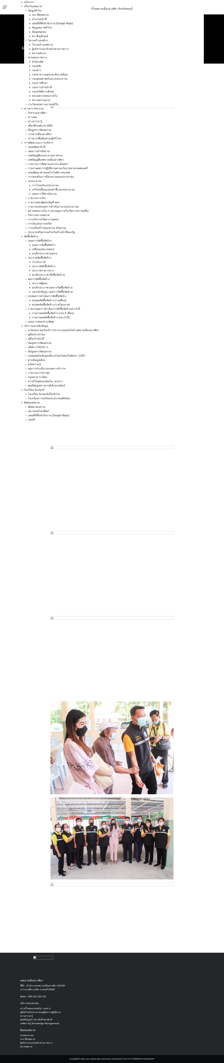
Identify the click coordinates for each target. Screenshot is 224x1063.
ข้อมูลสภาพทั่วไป (42, 27)
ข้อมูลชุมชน (39, 31)
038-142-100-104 (37, 996)
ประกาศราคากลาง (43, 270)
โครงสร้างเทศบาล (42, 44)
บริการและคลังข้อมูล (36, 326)
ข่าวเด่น (32, 117)
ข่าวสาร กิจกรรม (34, 108)
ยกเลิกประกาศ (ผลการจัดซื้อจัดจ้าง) (52, 287)
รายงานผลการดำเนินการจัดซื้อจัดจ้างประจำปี (54, 308)
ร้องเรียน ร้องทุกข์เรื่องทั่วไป (44, 394)
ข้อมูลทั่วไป (34, 10)
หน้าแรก (29, 2)
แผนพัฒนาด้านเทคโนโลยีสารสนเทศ (49, 172)
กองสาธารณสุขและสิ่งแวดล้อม (50, 74)
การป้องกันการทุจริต (40, 223)
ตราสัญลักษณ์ (40, 36)
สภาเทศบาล (39, 53)
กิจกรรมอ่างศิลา (37, 112)
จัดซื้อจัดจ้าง (31, 236)
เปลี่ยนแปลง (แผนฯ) (43, 249)
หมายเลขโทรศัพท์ (38, 411)
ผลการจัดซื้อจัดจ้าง (39, 279)
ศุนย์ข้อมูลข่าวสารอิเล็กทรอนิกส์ (36, 1019)
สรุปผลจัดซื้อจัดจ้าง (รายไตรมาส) (51, 304)
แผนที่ (31, 419)
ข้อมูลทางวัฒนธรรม (39, 129)
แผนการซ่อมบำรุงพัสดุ (41, 321)
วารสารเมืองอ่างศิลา (40, 134)
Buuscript (149, 1059)
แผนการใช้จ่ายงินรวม (44, 193)
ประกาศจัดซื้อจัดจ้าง (39, 257)
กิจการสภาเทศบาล (39, 215)
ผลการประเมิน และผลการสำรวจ (46, 368)
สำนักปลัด (37, 61)
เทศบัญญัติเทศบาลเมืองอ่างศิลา (46, 159)
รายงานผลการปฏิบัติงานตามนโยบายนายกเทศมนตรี (58, 168)
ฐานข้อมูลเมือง (36, 360)
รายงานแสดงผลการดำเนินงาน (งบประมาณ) (53, 206)
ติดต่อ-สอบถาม (36, 406)
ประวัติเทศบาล (40, 14)
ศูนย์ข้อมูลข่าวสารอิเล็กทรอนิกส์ (46, 385)
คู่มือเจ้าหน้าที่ (36, 338)
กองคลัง (36, 66)
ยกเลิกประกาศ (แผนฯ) (44, 253)
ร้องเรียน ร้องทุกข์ (34, 389)
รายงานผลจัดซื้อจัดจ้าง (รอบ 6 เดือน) (53, 313)
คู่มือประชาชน (36, 334)
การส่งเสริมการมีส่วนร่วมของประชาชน (51, 176)
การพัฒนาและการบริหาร (38, 142)
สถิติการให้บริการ (38, 347)
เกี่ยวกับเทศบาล (33, 6)
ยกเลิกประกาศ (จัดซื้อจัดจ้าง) (48, 274)
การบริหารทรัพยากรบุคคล (43, 219)
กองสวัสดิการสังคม (43, 91)
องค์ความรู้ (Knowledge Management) (39, 1023)
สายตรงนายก (27, 1035)
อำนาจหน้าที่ (39, 19)
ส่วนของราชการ (37, 57)
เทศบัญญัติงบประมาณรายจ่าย (45, 155)
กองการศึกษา (40, 83)
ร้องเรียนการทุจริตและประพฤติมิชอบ (49, 398)
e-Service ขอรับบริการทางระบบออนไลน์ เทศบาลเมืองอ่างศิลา (63, 330)
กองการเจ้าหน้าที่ (42, 87)
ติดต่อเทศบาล (32, 402)
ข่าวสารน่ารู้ (35, 121)
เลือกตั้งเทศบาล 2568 (40, 125)
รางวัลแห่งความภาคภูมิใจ (43, 104)
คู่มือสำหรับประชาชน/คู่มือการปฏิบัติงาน (40, 1012)
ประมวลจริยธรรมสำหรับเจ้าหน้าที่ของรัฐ (51, 232)
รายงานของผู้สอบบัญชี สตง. (44, 202)
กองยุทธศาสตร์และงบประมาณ (49, 78)
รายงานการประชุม (39, 372)
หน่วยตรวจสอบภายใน (44, 95)
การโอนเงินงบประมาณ (45, 185)
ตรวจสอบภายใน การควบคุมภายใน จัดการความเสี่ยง (58, 210)
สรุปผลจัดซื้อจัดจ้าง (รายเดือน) (49, 300)
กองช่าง (36, 70)
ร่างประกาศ (39, 262)
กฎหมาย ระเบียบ (37, 377)
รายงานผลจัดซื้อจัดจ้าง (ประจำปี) (51, 317)
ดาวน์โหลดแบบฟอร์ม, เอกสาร (45, 381)
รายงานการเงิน (37, 198)
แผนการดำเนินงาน (39, 151)
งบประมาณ (34, 181)
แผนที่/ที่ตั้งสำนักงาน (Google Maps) (52, 23)
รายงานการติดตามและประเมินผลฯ (48, 164)
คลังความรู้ (34, 364)
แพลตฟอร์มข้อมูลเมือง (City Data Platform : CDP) (56, 355)
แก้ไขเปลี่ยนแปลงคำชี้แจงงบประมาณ (53, 189)
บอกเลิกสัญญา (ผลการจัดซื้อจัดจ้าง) (52, 291)
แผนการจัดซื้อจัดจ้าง (39, 240)
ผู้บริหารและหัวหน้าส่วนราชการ (50, 49)
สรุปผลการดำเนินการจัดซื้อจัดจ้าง (47, 296)
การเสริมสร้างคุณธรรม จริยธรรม (47, 227)
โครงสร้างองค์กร (38, 40)
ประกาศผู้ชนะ (40, 283)
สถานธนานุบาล (41, 100)
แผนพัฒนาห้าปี (36, 147)
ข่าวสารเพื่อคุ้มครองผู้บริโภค (44, 138)
